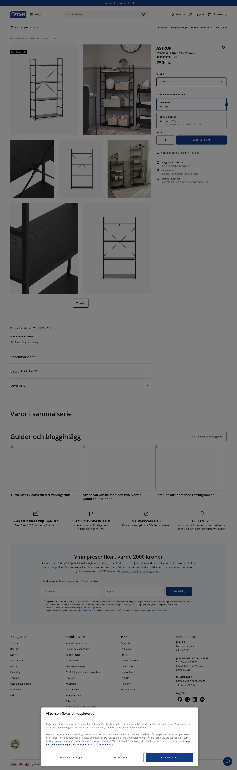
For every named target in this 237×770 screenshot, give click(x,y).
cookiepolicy (106, 744)
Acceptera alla (169, 757)
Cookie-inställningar (70, 757)
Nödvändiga (121, 757)
